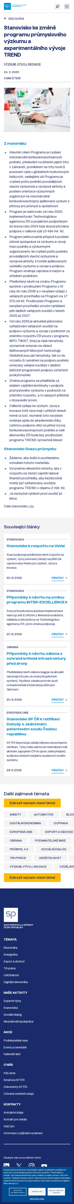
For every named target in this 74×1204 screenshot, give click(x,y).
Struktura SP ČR (14, 1080)
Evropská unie (21, 831)
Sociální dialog (53, 849)
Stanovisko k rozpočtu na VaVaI (36, 546)
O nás (8, 1065)
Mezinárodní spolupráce (19, 1021)
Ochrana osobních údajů (19, 1093)
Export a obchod (14, 961)
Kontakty (12, 1104)
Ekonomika (10, 947)
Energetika (11, 954)
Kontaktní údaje (13, 1112)
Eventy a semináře (15, 1047)
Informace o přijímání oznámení (23, 1133)
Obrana (16, 840)
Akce (8, 1032)
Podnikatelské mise (50, 840)
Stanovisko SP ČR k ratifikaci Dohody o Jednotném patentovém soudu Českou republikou (33, 726)
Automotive (43, 814)
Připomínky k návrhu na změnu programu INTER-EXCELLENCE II (37, 600)
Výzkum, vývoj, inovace (22, 64)
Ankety (15, 814)
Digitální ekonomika (25, 823)
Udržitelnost (50, 857)
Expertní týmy (12, 1000)
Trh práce (18, 857)
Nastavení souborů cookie (18, 1192)
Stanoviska (11, 1007)
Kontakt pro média (15, 1119)
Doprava (61, 823)
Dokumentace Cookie (37, 1199)
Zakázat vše (37, 1191)
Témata (10, 939)
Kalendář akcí (12, 1054)
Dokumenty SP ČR (15, 1086)
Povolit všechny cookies (56, 1192)
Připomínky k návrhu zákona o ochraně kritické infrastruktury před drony (36, 658)
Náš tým (9, 1126)
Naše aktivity (15, 993)
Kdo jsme (9, 1073)
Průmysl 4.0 (19, 849)
